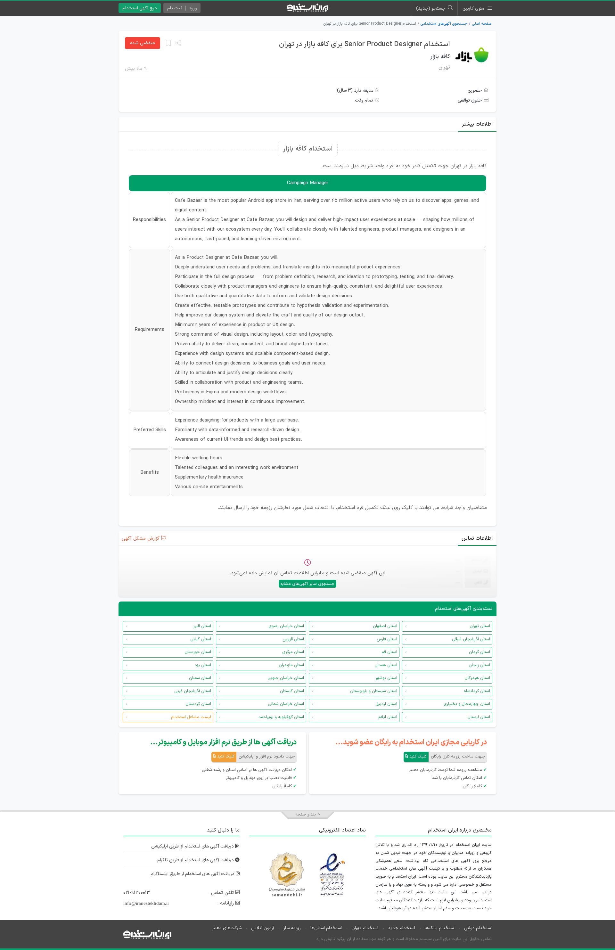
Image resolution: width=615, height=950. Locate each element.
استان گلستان (292, 691)
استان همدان (385, 665)
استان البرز (202, 626)
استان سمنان (200, 678)
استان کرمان (479, 652)
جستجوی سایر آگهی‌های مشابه (307, 584)
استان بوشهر (386, 678)
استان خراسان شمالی (286, 704)
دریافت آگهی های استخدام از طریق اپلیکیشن (193, 846)
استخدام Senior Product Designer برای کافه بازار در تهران (364, 44)
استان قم (389, 652)
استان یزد (203, 665)
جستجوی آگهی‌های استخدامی (444, 24)
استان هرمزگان (477, 678)
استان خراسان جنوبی (285, 678)
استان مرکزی (293, 652)
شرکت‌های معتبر (227, 928)
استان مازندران (291, 665)
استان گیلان (200, 639)
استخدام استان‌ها (326, 928)
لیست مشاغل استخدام (191, 717)
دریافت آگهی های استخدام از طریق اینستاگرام (193, 874)
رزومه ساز (292, 928)
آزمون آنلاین (262, 928)
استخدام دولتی (478, 928)
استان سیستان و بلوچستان (373, 691)
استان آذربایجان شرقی (471, 639)
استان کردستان (198, 704)
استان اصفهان (385, 626)
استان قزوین (293, 639)
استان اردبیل (386, 704)
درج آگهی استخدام (139, 8)
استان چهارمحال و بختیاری (467, 704)
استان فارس (387, 639)
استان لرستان (478, 717)
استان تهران (480, 626)
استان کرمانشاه (477, 691)
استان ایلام (387, 717)
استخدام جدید (401, 928)
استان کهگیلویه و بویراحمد (281, 717)
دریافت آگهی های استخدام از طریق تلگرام (196, 860)
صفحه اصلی (481, 24)
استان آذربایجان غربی (192, 691)
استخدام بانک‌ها (440, 928)
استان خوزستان (197, 652)
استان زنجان (479, 665)
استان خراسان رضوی (286, 626)
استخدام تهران (364, 928)
